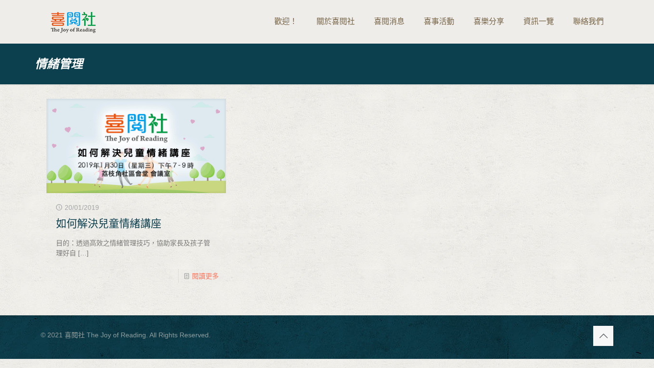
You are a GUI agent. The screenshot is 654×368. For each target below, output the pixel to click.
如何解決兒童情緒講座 (108, 224)
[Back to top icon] (603, 336)
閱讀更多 (205, 276)
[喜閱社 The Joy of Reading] (73, 21)
